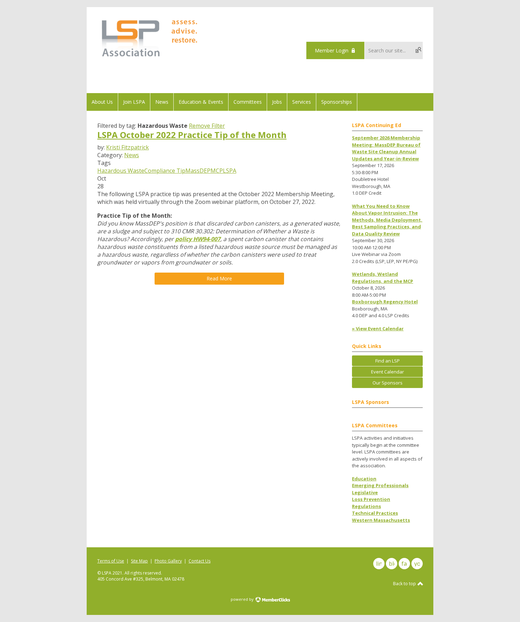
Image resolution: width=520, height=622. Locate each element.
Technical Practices (375, 513)
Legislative (365, 492)
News (131, 155)
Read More (219, 278)
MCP (216, 171)
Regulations (366, 506)
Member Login (331, 50)
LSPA (229, 171)
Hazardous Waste (120, 171)
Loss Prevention (371, 499)
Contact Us (199, 561)
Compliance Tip (164, 171)
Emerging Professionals (380, 485)
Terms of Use (110, 561)
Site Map (139, 561)
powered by (243, 599)
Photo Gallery (168, 561)
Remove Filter (207, 126)
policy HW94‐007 (197, 239)
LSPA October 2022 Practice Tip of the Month (192, 135)
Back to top (405, 584)
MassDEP (197, 171)
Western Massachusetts (381, 520)
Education (364, 478)
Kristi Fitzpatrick (127, 147)
